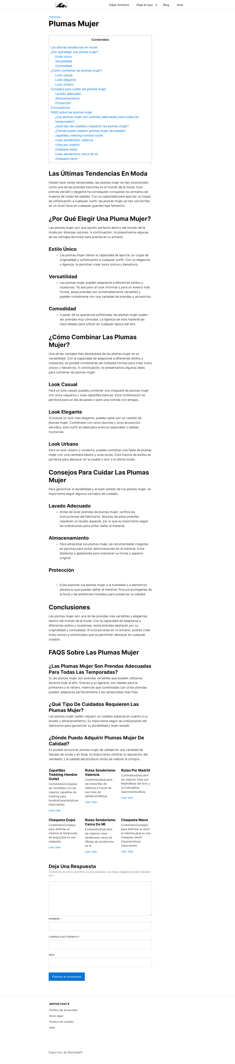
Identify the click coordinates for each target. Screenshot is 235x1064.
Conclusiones (60, 107)
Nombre (55, 918)
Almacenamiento (67, 98)
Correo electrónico (64, 936)
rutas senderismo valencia (74, 140)
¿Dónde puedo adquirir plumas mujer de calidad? (90, 131)
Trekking (55, 17)
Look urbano (64, 84)
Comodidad (63, 66)
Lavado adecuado (68, 93)
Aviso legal (56, 1015)
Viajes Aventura (119, 5)
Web (51, 954)
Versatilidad (63, 61)
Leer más (55, 810)
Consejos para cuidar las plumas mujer (78, 89)
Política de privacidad (63, 1010)
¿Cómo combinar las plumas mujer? (76, 70)
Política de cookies (61, 1021)
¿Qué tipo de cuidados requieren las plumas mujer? (92, 126)
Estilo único (63, 56)
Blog (166, 5)
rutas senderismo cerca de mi (76, 154)
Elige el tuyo (145, 5)
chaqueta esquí (66, 149)
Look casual (63, 75)
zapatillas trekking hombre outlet (79, 135)
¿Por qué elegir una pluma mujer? (74, 52)
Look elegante (65, 80)
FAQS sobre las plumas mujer (71, 112)
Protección (63, 103)
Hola (180, 5)
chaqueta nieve (66, 158)
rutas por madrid (67, 145)
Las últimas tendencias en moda (74, 47)
